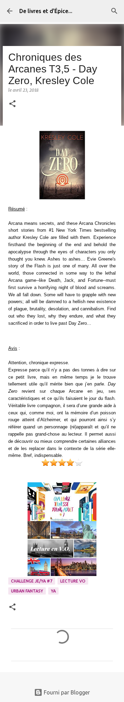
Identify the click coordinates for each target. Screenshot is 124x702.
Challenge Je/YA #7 (31, 581)
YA (53, 591)
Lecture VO (72, 581)
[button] (12, 104)
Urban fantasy (27, 591)
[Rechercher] (114, 11)
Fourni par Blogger (66, 692)
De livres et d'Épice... (45, 11)
